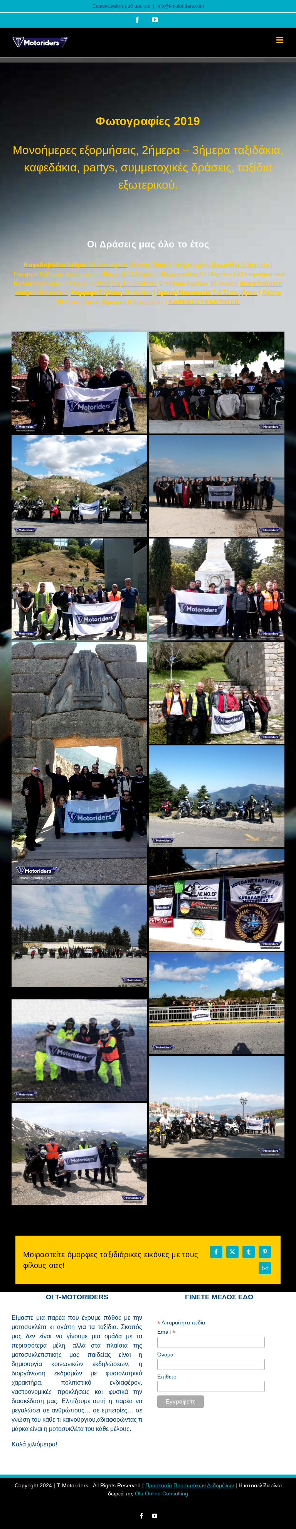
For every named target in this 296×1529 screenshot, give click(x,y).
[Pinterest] (265, 1252)
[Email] (265, 1268)
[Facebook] (216, 1252)
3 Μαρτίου (241, 265)
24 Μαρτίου (216, 274)
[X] (232, 1252)
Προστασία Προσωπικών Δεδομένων (189, 1485)
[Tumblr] (248, 1252)
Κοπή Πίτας (148, 265)
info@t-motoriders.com (180, 6)
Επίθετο (167, 1376)
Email (166, 1332)
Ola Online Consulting (161, 1493)
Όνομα (165, 1354)
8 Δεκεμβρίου (133, 302)
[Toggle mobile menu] (280, 40)
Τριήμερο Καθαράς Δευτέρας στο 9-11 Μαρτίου (85, 274)
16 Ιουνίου (199, 283)
